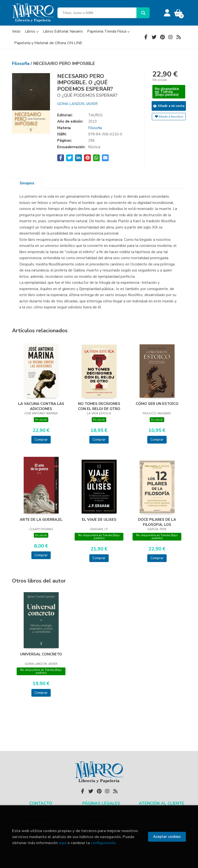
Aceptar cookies (167, 836)
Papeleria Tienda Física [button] (107, 31)
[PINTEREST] (162, 37)
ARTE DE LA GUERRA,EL (41, 519)
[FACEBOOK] (145, 37)
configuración (103, 843)
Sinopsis (27, 183)
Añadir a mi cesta (170, 106)
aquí (62, 843)
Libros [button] (30, 31)
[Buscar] (143, 12)
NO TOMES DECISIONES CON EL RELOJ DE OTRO (99, 406)
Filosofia (21, 63)
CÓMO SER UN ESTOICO (157, 403)
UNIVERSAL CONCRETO (41, 654)
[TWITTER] (154, 37)
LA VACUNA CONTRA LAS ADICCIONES (41, 406)
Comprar (41, 439)
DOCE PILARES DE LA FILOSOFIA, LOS (157, 522)
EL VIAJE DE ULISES (99, 519)
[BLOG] (178, 37)
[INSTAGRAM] (170, 37)
